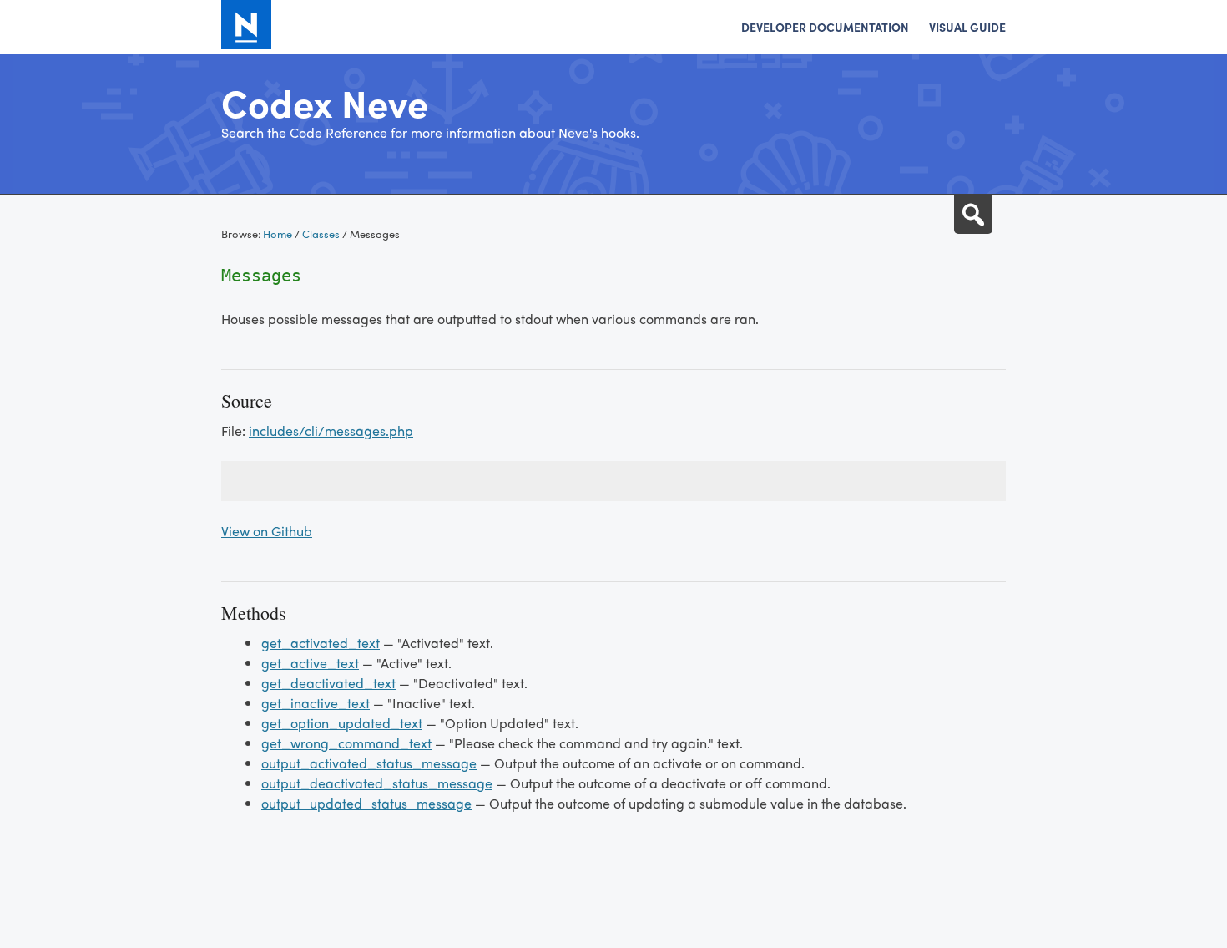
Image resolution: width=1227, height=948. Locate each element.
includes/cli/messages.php (331, 430)
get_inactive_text (315, 702)
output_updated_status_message (366, 803)
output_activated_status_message (369, 763)
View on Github (266, 530)
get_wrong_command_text (346, 743)
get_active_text (310, 662)
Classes (321, 233)
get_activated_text (320, 642)
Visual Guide (967, 26)
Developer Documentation (825, 26)
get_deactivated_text (328, 682)
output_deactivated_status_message (376, 783)
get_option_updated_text (341, 723)
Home (277, 233)
